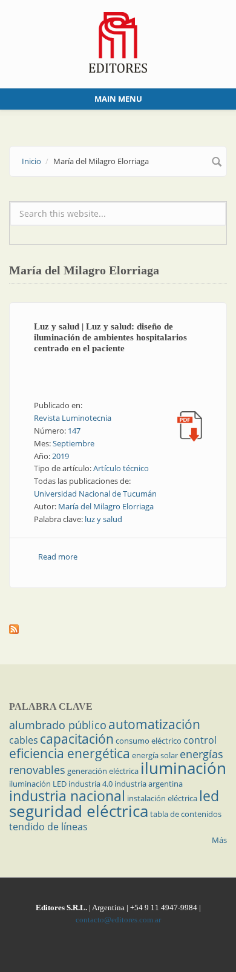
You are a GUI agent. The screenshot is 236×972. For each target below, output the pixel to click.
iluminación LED (38, 783)
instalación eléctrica (162, 798)
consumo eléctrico (149, 740)
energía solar (155, 755)
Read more (57, 556)
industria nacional (67, 795)
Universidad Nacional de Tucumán (95, 493)
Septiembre (73, 443)
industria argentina (148, 783)
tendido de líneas (48, 826)
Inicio (31, 161)
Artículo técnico (121, 468)
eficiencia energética (69, 753)
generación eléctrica (103, 770)
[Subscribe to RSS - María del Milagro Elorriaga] (118, 629)
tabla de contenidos (185, 813)
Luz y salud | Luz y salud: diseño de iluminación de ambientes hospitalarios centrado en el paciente (110, 337)
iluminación (183, 768)
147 (74, 430)
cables (23, 740)
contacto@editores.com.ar (118, 919)
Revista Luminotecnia (72, 417)
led (209, 795)
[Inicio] (118, 41)
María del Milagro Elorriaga (106, 506)
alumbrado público (58, 725)
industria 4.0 (90, 783)
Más (219, 840)
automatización (154, 724)
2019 (60, 456)
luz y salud (103, 519)
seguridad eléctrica (78, 811)
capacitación (77, 738)
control (200, 740)
